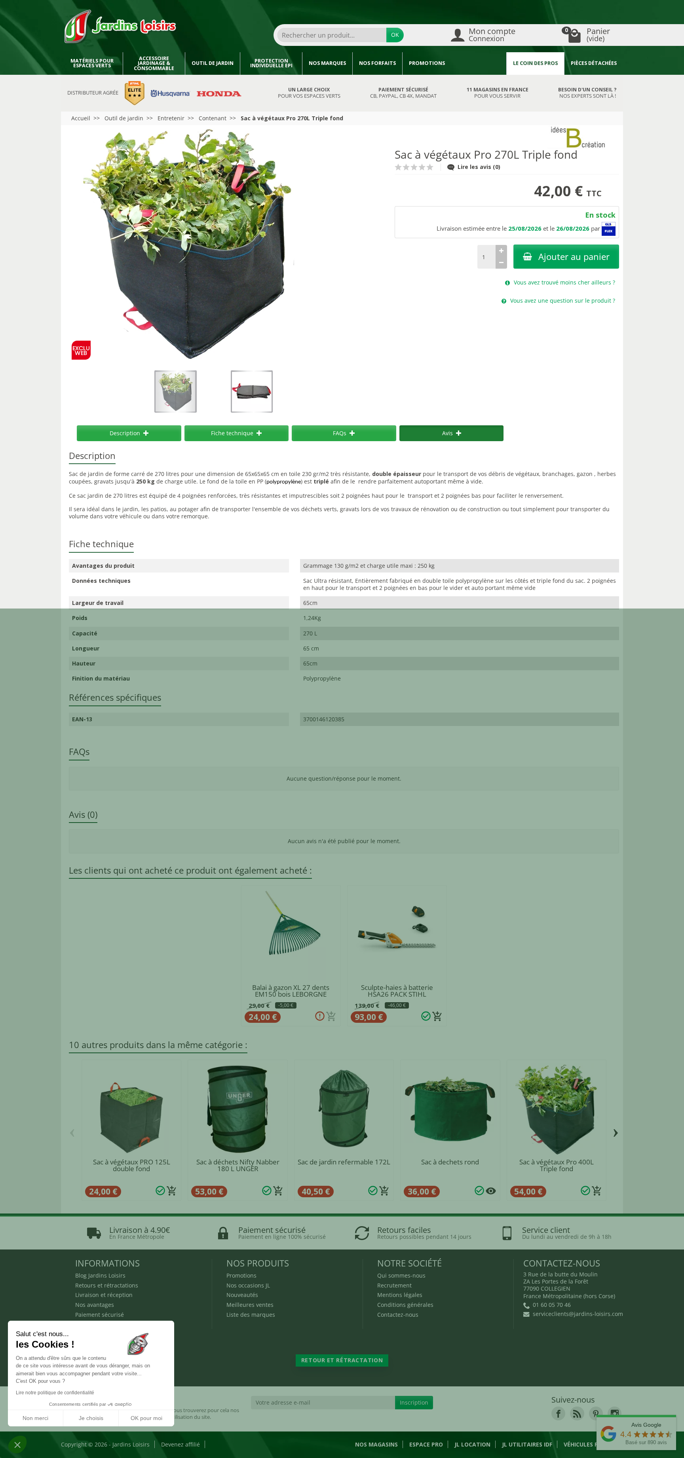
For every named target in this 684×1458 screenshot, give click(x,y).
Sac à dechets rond (450, 1161)
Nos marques (327, 63)
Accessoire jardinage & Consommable (154, 63)
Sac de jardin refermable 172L (344, 1161)
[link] (558, 1413)
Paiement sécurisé (99, 1314)
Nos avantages (94, 1304)
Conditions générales (405, 1304)
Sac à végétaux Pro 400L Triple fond (556, 1165)
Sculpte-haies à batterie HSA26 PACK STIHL (397, 991)
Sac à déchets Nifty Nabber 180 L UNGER (237, 1165)
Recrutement (394, 1285)
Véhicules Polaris (591, 1444)
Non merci (35, 1418)
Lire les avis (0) (479, 167)
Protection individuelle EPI (271, 63)
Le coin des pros (535, 63)
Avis (447, 433)
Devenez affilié (180, 1444)
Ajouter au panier (574, 256)
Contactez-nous (397, 1314)
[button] (17, 1444)
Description (125, 433)
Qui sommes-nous (401, 1275)
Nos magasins (376, 1444)
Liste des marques (250, 1314)
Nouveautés (242, 1295)
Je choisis (91, 1418)
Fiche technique (232, 433)
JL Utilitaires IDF (527, 1444)
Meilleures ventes (250, 1304)
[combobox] (331, 35)
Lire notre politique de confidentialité (55, 1392)
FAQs (339, 433)
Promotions (427, 63)
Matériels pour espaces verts (92, 63)
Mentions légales (399, 1295)
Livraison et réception (104, 1295)
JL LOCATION (472, 1444)
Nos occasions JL (248, 1285)
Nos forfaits (377, 63)
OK (395, 34)
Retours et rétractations (106, 1285)
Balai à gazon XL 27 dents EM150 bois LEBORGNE (290, 991)
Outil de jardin (213, 63)
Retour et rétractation (342, 1360)
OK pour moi (146, 1418)
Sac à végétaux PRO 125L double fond (131, 1165)
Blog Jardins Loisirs (100, 1275)
